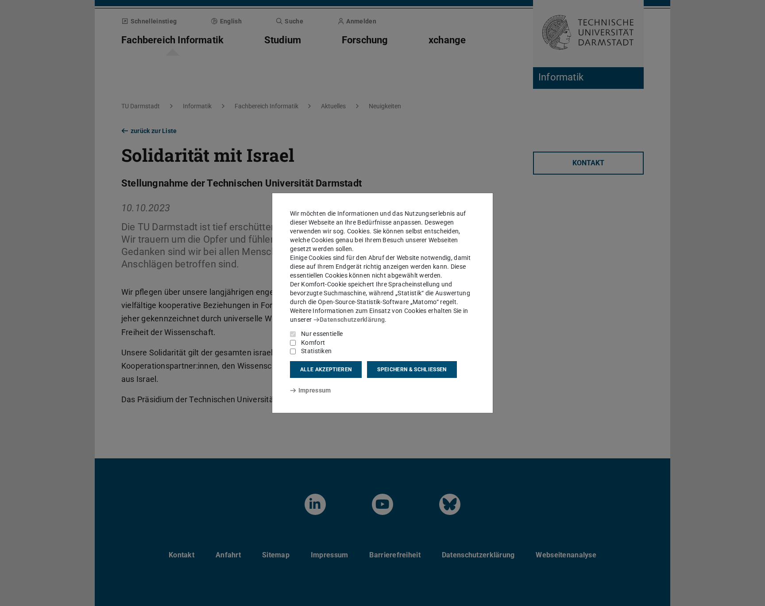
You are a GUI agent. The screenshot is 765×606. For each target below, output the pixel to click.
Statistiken (316, 350)
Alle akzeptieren (326, 369)
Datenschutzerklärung (352, 319)
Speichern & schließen (411, 369)
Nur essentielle (322, 333)
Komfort (313, 342)
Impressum (314, 390)
